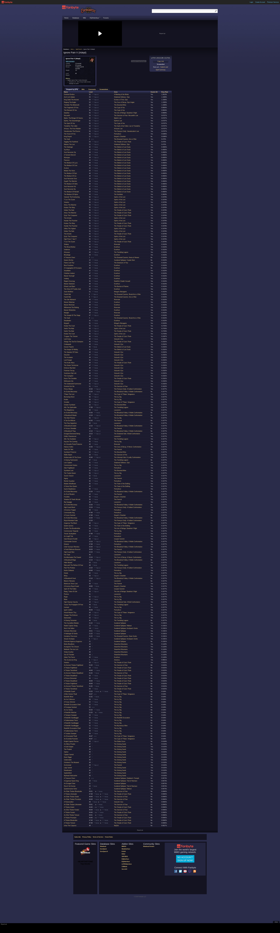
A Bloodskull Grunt (70, 578)
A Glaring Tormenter (70, 620)
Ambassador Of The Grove (72, 457)
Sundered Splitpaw (120, 623)
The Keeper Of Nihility (71, 349)
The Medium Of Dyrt (70, 173)
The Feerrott (118, 420)
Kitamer (66, 544)
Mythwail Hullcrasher (70, 775)
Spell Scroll (78, 49)
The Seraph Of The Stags (72, 315)
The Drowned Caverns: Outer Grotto (125, 636)
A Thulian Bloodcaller (70, 820)
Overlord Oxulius (69, 94)
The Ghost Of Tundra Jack (72, 289)
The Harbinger (68, 147)
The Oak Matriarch (70, 299)
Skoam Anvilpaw (69, 639)
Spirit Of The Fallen (70, 589)
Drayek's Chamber (120, 136)
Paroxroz (67, 160)
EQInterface (125, 859)
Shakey (66, 244)
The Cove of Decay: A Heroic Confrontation (127, 447)
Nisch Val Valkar (69, 628)
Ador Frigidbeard (69, 468)
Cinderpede (67, 344)
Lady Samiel (68, 768)
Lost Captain (68, 462)
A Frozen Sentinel (69, 515)
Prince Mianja (68, 389)
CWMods (124, 866)
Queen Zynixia (68, 526)
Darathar (66, 113)
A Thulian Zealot (69, 807)
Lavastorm (117, 410)
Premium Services (273, 2)
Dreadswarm (68, 770)
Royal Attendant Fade (71, 520)
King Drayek (68, 136)
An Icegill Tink (68, 536)
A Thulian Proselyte (70, 817)
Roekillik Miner (68, 697)
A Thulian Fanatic (69, 812)
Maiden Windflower (70, 483)
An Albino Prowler (69, 744)
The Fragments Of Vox (71, 107)
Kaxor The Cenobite (70, 378)
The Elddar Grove (119, 741)
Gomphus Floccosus (70, 636)
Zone (115, 92)
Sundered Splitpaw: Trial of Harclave (125, 781)
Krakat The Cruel (69, 326)
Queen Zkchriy (68, 260)
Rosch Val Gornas (69, 786)
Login (251, 2)
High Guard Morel (69, 507)
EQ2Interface (94, 18)
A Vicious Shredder (70, 428)
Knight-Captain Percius (71, 741)
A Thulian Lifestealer (70, 794)
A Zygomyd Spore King (71, 781)
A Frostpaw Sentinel (70, 707)
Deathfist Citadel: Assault (122, 281)
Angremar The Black (70, 523)
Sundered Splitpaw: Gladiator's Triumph (126, 778)
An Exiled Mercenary (70, 391)
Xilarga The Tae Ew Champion (73, 341)
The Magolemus (69, 410)
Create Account (260, 2)
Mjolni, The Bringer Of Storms (73, 118)
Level (91, 92)
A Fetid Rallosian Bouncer (72, 549)
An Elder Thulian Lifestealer (72, 804)
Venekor (66, 202)
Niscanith (67, 115)
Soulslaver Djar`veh (70, 373)
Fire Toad (67, 554)
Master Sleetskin (69, 284)
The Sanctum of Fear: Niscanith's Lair (126, 115)
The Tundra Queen (70, 473)
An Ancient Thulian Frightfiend (73, 665)
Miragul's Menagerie (120, 291)
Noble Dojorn (68, 455)
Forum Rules (109, 837)
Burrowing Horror (69, 397)
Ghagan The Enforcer (71, 615)
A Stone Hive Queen (70, 486)
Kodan (66, 399)
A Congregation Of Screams (73, 268)
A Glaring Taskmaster (71, 460)
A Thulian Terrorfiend (70, 670)
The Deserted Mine (120, 105)
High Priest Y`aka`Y (70, 239)
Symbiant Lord (68, 470)
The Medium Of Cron (70, 165)
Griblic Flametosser (70, 436)
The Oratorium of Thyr (121, 263)
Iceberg (66, 278)
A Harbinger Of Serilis (71, 633)
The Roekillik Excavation (122, 718)
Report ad (162, 33)
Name (66, 92)
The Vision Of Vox (70, 134)
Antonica (117, 660)
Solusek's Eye (118, 339)
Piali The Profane (69, 568)
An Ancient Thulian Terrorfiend (73, 686)
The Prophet (68, 749)
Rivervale (117, 244)
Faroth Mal (67, 294)
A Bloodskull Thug (69, 431)
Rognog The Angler (70, 102)
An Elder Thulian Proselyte (72, 799)
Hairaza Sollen (68, 447)
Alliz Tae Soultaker (70, 439)
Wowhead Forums (148, 846)
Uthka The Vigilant (70, 228)
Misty (65, 576)
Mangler (66, 313)
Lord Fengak (68, 360)
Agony (66, 478)
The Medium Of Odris (71, 184)
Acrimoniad (67, 765)
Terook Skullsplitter (70, 533)
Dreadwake (67, 320)
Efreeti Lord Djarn (69, 286)
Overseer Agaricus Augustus (73, 641)
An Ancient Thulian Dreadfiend (73, 673)
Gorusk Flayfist (69, 347)
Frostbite (67, 497)
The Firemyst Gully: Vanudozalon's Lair (126, 131)
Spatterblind (68, 773)
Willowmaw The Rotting (71, 307)
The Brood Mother (69, 247)
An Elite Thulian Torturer (71, 815)
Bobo (65, 599)
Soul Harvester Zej (70, 152)
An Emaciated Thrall (70, 736)
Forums (106, 18)
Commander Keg (69, 512)
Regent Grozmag (69, 281)
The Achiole (67, 218)
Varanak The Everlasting (72, 197)
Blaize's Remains (69, 581)
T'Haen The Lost (69, 394)
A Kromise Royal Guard (71, 586)
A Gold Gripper (68, 746)
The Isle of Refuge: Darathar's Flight (125, 113)
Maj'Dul (116, 825)
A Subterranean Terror (71, 720)
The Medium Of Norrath (71, 192)
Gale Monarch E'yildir (70, 539)
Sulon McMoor (68, 291)
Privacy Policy (86, 837)
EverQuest (103, 849)
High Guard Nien (69, 552)
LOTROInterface (127, 864)
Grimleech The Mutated (71, 762)
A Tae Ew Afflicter (69, 420)
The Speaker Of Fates (71, 352)
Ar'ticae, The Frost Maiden (72, 128)
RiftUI (123, 854)
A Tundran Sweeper (70, 733)
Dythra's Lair (118, 121)
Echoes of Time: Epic (121, 99)
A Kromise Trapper (70, 510)
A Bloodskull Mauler (70, 415)
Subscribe (77, 837)
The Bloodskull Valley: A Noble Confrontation (128, 391)
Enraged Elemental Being (72, 434)
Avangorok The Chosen (71, 647)
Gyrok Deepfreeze (69, 489)
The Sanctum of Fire (120, 455)
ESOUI (124, 851)
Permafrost (117, 134)
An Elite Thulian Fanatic (71, 810)
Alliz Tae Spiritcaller (70, 407)
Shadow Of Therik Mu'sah (72, 499)
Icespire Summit (119, 539)
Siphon (66, 752)
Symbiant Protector (70, 452)
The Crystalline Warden (71, 623)
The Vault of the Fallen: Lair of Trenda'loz (127, 126)
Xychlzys (67, 149)
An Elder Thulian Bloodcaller (73, 791)
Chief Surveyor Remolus (71, 547)
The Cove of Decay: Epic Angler (124, 102)
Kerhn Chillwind (69, 570)
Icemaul (66, 607)
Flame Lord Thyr (69, 263)
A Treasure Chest (69, 257)
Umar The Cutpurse (70, 825)
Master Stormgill (69, 276)
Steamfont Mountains (121, 644)
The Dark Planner (69, 418)
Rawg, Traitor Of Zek (70, 591)
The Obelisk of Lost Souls (122, 147)
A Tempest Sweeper (70, 715)
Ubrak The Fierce (69, 657)
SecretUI (124, 869)
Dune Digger (68, 757)
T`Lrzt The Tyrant (69, 199)
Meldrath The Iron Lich (71, 649)
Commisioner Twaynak (71, 531)
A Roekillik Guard (69, 691)
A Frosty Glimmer (69, 702)
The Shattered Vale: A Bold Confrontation (127, 434)
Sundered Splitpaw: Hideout (123, 625)
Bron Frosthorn (68, 265)
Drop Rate (164, 92)
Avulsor (66, 168)
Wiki (84, 18)
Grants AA (154, 92)
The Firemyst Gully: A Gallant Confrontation (128, 389)
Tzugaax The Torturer (71, 336)
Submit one (164, 67)
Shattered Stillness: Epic (122, 97)
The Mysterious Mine (120, 725)
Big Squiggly (68, 502)
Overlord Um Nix (69, 386)
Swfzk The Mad (69, 328)
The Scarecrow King (70, 660)
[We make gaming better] (7, 2)
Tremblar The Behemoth (71, 105)
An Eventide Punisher (71, 739)
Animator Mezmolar (70, 631)
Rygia (66, 597)
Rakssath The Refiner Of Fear (73, 565)
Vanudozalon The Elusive (72, 131)
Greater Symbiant (69, 405)
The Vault (67, 139)
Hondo (66, 573)
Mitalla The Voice (69, 170)
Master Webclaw (69, 302)
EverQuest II (104, 851)
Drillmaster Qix (68, 381)
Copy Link (161, 61)
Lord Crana (67, 339)
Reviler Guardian (69, 481)
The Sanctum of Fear (121, 386)
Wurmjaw (67, 157)
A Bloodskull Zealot (70, 426)
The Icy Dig (117, 397)
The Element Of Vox (70, 110)
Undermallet (68, 760)
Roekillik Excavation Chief (72, 704)
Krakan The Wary (69, 207)
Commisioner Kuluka (70, 465)
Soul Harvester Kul (70, 186)
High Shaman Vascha (71, 602)
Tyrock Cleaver (69, 476)
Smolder (66, 402)
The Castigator (68, 376)
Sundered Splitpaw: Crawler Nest (124, 260)
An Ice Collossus (69, 699)
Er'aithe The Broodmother (72, 528)
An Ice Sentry (68, 710)
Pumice (66, 594)
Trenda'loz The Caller (70, 126)
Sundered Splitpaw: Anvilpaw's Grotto (126, 628)
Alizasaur (67, 252)
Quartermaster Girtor (70, 789)
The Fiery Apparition (70, 423)
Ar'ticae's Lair (118, 128)
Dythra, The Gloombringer (72, 121)
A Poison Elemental (70, 678)
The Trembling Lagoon (121, 252)
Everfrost (117, 247)
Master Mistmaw (69, 305)
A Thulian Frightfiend (70, 668)
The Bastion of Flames (121, 286)
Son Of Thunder (69, 654)
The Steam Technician (71, 365)
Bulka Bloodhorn (69, 644)
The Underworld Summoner (72, 384)
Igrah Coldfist (68, 610)
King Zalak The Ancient (71, 99)
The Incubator (68, 357)
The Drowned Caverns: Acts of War (125, 139)
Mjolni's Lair (118, 118)
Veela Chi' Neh (68, 449)
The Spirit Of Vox (69, 123)
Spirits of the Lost (119, 197)
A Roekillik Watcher (70, 712)
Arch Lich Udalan (69, 97)
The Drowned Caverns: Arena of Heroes (126, 257)
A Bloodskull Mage (70, 560)
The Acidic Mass (69, 362)
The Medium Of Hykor (71, 194)
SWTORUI (125, 856)
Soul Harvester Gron (70, 178)
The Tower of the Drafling (122, 483)
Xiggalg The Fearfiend (71, 142)
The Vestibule (118, 194)
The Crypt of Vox (119, 107)
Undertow (67, 249)
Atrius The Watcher (70, 205)
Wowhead (103, 846)
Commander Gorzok (70, 541)
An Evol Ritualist (69, 494)
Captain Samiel (69, 754)
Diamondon (67, 618)
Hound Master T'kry (70, 612)
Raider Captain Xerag (70, 625)
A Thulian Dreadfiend (70, 675)
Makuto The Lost (69, 144)
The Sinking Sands (120, 744)
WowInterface (126, 849)
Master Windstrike (69, 310)
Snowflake (67, 270)
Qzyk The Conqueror (70, 215)
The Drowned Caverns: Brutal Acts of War (127, 294)
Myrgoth (66, 323)
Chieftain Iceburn (69, 273)
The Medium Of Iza (70, 176)
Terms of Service (98, 837)
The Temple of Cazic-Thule (122, 142)
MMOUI (124, 846)
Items (72, 49)
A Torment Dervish (70, 155)
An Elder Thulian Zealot (71, 796)
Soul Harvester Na (70, 189)
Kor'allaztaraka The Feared (72, 557)
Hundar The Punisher (70, 220)
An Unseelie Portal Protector (73, 444)
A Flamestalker (69, 802)
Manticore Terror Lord (70, 583)
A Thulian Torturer (69, 823)
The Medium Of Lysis (71, 163)
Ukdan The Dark (69, 210)
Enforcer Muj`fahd (69, 368)
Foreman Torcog (69, 370)
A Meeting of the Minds (121, 94)
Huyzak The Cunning (70, 441)
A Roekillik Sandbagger (71, 718)
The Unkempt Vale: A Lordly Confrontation (127, 457)
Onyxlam (67, 355)
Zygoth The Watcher (70, 181)
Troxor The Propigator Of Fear (73, 604)
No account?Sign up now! (185, 859)
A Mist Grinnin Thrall (70, 694)
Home (66, 18)
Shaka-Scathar (68, 652)
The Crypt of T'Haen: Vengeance (124, 394)
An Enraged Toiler (69, 783)
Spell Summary (160, 70)
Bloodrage (67, 255)
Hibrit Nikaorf (68, 562)
